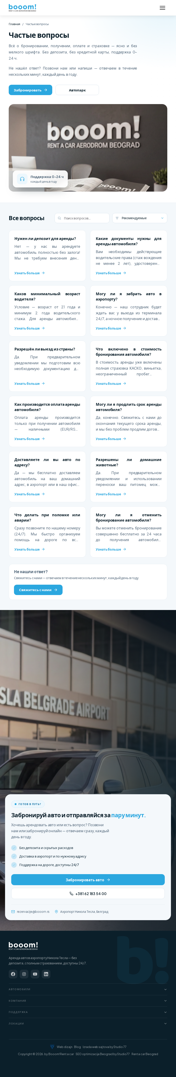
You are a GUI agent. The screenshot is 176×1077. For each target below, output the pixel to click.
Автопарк (77, 90)
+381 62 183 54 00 (91, 893)
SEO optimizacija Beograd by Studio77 (103, 1054)
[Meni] (162, 8)
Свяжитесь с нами (35, 589)
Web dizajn (64, 1047)
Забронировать (27, 90)
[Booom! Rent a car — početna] (23, 946)
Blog (77, 1047)
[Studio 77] (52, 1047)
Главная (14, 24)
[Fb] (13, 974)
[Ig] (24, 974)
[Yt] (35, 974)
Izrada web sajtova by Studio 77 (104, 1047)
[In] (46, 974)
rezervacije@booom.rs (33, 912)
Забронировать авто (85, 880)
